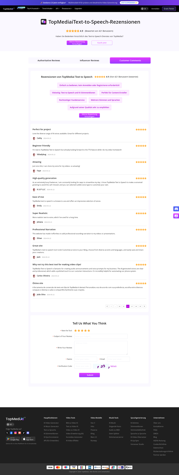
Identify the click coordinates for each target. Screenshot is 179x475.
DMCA (155, 433)
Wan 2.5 (94, 437)
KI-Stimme (135, 423)
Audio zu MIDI (114, 430)
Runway (94, 440)
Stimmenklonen (137, 426)
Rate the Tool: (66, 330)
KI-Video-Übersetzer (138, 437)
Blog (155, 437)
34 (119, 306)
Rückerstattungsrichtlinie (163, 451)
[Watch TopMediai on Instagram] (15, 433)
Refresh (114, 366)
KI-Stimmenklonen (51, 433)
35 (123, 306)
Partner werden (159, 455)
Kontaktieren (158, 426)
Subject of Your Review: (62, 336)
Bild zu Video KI (72, 423)
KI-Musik (112, 423)
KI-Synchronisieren (51, 437)
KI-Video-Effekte (72, 440)
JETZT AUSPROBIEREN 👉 (129, 3)
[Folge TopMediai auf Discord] (28, 433)
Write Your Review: (64, 348)
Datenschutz (158, 448)
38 (136, 306)
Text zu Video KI (72, 426)
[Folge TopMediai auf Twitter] (7, 433)
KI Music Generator (51, 426)
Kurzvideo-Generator (74, 437)
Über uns (157, 423)
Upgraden (78, 8)
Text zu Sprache (50, 430)
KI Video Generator (51, 423)
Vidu (92, 426)
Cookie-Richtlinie (159, 444)
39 (140, 306)
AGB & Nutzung (159, 440)
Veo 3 (93, 423)
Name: (69, 359)
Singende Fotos (115, 426)
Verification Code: (64, 366)
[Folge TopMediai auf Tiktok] (23, 433)
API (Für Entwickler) (51, 440)
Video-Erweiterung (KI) (74, 433)
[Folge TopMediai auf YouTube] (19, 433)
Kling (92, 433)
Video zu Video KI (72, 430)
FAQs (155, 430)
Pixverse (94, 430)
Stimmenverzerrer (116, 437)
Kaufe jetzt (101, 42)
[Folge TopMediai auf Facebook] (11, 433)
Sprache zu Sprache (138, 433)
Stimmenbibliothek (138, 430)
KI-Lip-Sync (135, 440)
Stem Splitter (114, 433)
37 (132, 306)
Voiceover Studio (137, 444)
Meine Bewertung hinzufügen (77, 43)
